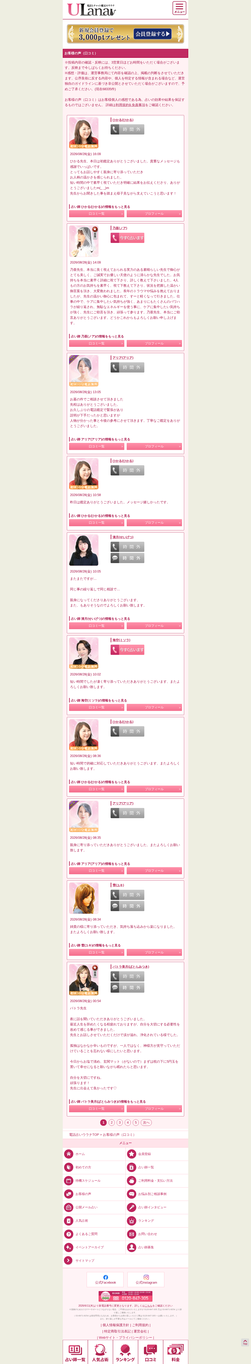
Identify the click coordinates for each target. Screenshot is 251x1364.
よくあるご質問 (86, 1234)
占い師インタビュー (152, 1207)
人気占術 (81, 1220)
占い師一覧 (146, 1167)
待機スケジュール (88, 1180)
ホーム (80, 1153)
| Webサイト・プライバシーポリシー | (125, 1337)
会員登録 (144, 1153)
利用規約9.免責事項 (130, 105)
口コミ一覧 (97, 213)
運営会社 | (141, 1331)
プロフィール (154, 213)
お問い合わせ (147, 1234)
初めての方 (83, 1167)
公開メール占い (86, 1207)
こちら (148, 1305)
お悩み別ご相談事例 (152, 1194)
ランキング (146, 1220)
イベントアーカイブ (89, 1247)
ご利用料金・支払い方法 (155, 1180)
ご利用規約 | (141, 1325)
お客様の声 (83, 1194)
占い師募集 (146, 1247)
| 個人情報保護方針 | (116, 1325)
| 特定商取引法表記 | (117, 1331)
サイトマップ (84, 1260)
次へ (146, 1122)
